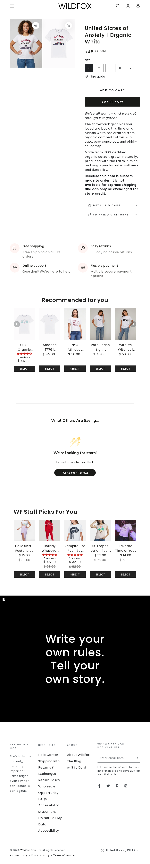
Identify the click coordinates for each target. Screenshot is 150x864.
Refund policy (19, 855)
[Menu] (12, 6)
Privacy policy (40, 855)
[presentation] (22, 768)
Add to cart (112, 90)
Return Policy (49, 780)
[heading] (22, 746)
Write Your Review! (75, 473)
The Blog (74, 761)
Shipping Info (49, 761)
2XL (132, 68)
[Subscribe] (138, 758)
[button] (118, 6)
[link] (24, 335)
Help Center (48, 755)
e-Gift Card (76, 767)
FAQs (42, 799)
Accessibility (48, 830)
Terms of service (64, 855)
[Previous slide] (17, 324)
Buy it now (112, 102)
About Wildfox (78, 755)
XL (120, 68)
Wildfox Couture (30, 850)
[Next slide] (133, 324)
